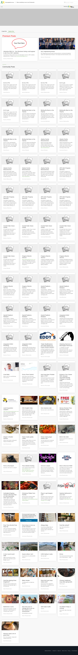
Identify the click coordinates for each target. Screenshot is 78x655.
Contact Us (54, 650)
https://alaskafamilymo (45, 147)
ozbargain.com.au (44, 500)
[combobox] (71, 2)
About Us (59, 650)
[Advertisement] (39, 17)
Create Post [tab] (4, 31)
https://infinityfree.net (26, 468)
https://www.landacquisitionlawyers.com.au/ (11, 411)
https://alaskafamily (25, 176)
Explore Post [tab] (11, 31)
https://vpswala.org (29, 471)
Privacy (69, 650)
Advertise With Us (48, 650)
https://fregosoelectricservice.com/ (28, 259)
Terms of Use (64, 650)
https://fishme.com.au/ (68, 499)
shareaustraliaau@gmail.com (21, 56)
